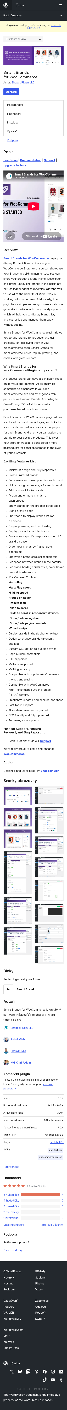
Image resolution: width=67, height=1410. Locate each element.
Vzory (39, 1289)
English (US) (57, 1142)
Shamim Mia (18, 1051)
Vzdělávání (10, 1300)
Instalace (13, 122)
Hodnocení (14, 113)
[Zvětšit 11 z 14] (59, 884)
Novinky (8, 1277)
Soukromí (9, 1289)
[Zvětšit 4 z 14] (27, 855)
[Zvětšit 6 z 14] (27, 931)
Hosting (8, 1283)
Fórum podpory (13, 1250)
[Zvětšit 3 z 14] (27, 834)
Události (40, 1306)
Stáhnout (11, 91)
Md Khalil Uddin (21, 1062)
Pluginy (39, 1283)
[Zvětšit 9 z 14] (59, 841)
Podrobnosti (15, 104)
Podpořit (40, 1312)
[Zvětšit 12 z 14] (59, 908)
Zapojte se (42, 1300)
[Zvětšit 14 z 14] (59, 950)
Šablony (40, 1277)
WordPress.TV (12, 1318)
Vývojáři (12, 131)
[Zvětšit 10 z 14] (59, 861)
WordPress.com (13, 1329)
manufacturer (55, 1150)
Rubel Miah (18, 1039)
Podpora (12, 140)
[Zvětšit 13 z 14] (59, 929)
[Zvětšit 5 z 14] (27, 901)
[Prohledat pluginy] (39, 39)
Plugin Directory (12, 15)
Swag (40, 1318)
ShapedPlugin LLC (23, 82)
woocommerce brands (50, 1157)
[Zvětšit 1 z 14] (27, 791)
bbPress (8, 1342)
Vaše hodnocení (13, 1224)
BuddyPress (11, 1348)
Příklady (40, 1271)
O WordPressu (12, 1271)
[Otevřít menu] (61, 5)
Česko (16, 1363)
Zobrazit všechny (52, 1224)
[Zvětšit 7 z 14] (59, 791)
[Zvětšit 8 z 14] (59, 811)
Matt (6, 1336)
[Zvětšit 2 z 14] (27, 812)
